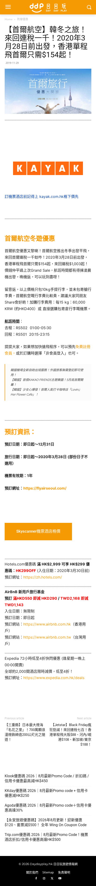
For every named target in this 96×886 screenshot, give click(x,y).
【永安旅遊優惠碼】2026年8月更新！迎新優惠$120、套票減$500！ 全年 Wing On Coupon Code (45, 822)
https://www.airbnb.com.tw (47, 637)
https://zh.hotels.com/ (42, 577)
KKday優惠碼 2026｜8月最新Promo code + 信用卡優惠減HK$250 (46, 793)
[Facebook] (36, 878)
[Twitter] (52, 878)
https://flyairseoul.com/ (44, 488)
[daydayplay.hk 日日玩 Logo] (48, 7)
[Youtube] (60, 878)
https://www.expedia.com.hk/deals (53, 677)
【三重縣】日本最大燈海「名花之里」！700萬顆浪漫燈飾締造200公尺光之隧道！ (25, 732)
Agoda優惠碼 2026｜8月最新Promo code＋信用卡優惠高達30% (48, 807)
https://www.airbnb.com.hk (47, 624)
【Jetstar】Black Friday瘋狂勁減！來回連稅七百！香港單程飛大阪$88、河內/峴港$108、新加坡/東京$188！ (70, 735)
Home (9, 19)
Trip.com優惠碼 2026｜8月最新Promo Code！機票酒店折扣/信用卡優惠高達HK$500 (46, 837)
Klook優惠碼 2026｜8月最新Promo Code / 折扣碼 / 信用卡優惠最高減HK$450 (47, 778)
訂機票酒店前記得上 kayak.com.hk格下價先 (42, 196)
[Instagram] (44, 878)
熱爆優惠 (22, 19)
